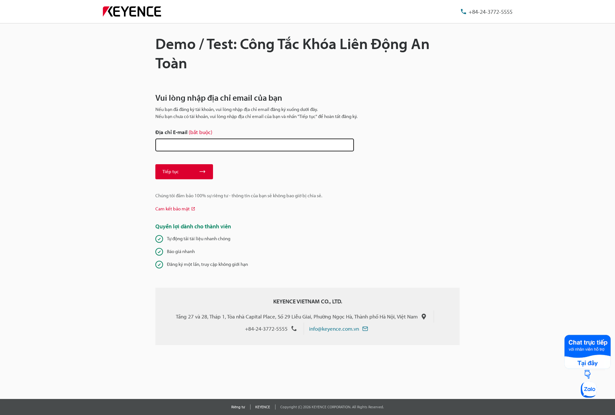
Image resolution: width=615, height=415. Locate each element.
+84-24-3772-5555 (490, 11)
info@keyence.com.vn (334, 328)
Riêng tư (238, 406)
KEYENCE (262, 406)
